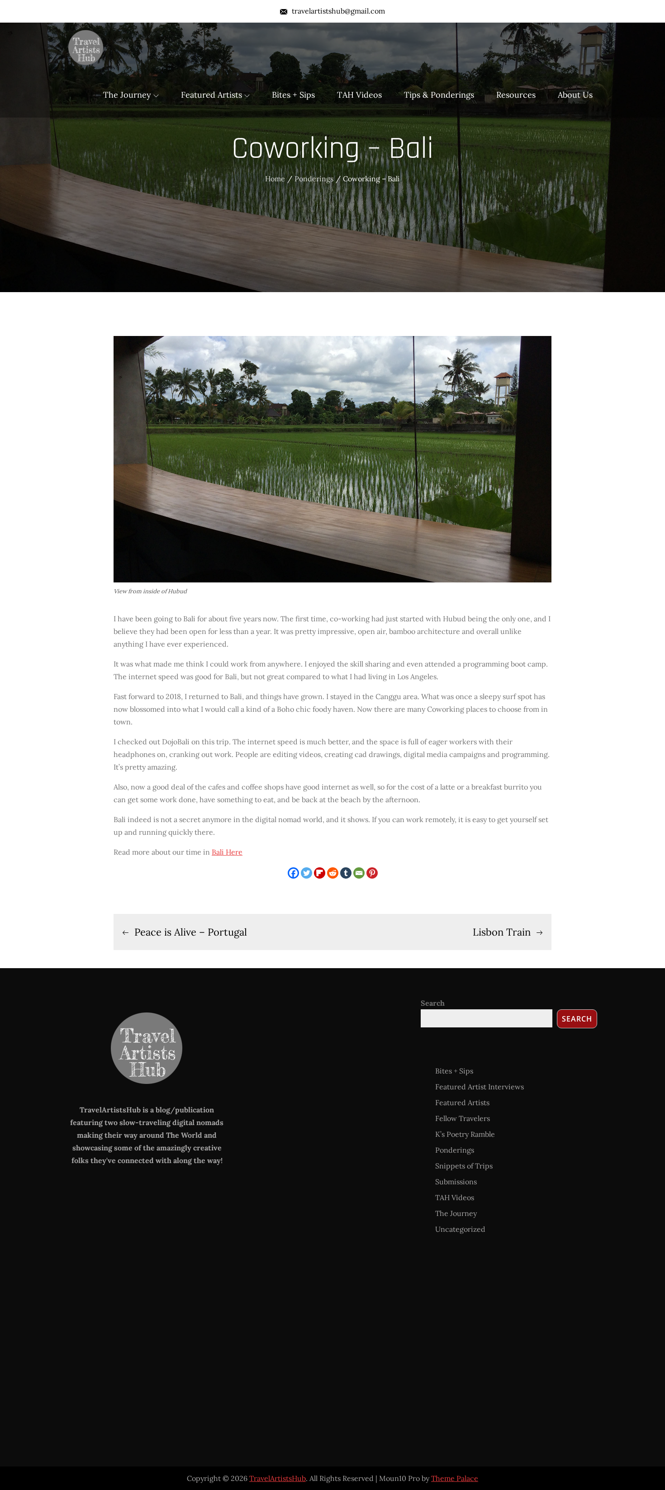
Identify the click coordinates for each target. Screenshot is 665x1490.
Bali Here (227, 851)
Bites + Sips (293, 95)
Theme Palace (454, 1478)
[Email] (359, 873)
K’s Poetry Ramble (465, 1134)
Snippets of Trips (464, 1165)
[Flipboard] (319, 873)
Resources (516, 95)
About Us (575, 95)
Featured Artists (211, 95)
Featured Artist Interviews (479, 1086)
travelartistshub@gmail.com (338, 10)
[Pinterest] (372, 873)
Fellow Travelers (462, 1118)
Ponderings (454, 1149)
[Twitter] (306, 873)
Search (433, 1003)
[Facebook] (293, 873)
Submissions (456, 1181)
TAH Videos (359, 95)
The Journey (127, 95)
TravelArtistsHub (277, 1478)
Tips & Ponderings (439, 95)
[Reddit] (332, 873)
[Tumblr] (346, 873)
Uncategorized (460, 1229)
